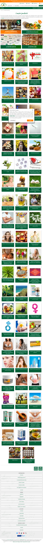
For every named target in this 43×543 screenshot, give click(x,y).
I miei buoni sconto (22, 518)
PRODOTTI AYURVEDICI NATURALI (21, 243)
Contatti (21, 527)
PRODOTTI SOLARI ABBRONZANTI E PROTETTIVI (35, 406)
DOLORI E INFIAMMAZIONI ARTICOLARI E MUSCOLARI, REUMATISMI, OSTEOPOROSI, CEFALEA (35, 82)
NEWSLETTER (40, 8)
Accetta (30, 120)
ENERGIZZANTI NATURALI (8, 99)
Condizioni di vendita (21, 499)
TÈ (35, 442)
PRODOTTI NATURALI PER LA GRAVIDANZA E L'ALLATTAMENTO (21, 334)
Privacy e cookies (21, 482)
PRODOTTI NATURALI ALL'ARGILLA (21, 280)
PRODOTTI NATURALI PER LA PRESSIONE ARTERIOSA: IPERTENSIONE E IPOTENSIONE (35, 334)
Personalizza (13, 120)
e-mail (3, 18)
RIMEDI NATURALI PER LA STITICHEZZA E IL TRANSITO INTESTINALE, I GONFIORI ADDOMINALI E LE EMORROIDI (35, 425)
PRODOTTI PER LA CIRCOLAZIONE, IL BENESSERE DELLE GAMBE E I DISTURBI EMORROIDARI (8, 389)
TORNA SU (40, 469)
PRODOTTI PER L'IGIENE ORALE (35, 369)
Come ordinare (21, 501)
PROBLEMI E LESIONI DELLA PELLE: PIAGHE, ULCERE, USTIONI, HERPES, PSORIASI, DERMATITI (8, 226)
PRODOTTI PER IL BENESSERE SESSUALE (35, 352)
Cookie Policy (12, 115)
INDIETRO (36, 469)
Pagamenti (21, 496)
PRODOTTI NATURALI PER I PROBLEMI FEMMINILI (35, 316)
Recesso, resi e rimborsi (21, 506)
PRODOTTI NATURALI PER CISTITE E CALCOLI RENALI (35, 299)
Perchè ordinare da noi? (21, 477)
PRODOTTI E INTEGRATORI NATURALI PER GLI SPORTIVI (21, 262)
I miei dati (21, 510)
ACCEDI (29, 3)
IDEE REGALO (8, 135)
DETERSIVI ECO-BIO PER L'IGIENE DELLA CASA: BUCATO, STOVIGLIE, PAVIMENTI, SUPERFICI (21, 82)
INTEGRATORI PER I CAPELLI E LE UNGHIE (7, 189)
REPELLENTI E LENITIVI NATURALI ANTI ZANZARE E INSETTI (8, 424)
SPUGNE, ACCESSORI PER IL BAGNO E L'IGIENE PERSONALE (8, 443)
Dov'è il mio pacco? (22, 504)
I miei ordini (21, 515)
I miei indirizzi (21, 513)
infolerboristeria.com (23, 539)
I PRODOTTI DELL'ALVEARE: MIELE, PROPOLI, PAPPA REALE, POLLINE (35, 118)
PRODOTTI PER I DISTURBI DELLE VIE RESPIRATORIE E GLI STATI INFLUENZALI (21, 352)
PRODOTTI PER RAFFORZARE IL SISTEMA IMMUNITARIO (21, 406)
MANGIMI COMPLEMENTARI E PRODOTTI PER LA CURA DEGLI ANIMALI (8, 208)
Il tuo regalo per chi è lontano (21, 487)
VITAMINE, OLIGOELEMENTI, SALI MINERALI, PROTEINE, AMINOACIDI (28, 461)
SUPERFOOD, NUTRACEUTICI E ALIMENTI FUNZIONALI (21, 443)
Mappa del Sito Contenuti (26, 541)
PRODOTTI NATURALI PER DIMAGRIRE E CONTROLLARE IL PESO (8, 317)
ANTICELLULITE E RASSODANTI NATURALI (21, 64)
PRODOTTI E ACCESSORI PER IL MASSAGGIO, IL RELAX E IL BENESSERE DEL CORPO (8, 262)
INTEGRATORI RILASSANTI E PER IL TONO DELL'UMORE (21, 189)
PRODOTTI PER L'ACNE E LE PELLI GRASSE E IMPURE (7, 370)
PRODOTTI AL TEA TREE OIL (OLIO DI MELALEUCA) (35, 226)
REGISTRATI (35, 3)
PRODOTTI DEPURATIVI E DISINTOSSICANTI (35, 244)
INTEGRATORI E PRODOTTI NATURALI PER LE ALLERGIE (21, 153)
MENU (2, 8)
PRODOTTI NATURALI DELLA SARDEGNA (21, 299)
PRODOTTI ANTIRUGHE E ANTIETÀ (8, 243)
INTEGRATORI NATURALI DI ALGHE (7, 171)
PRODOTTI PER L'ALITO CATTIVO (21, 369)
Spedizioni (21, 494)
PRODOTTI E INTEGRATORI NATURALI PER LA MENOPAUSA (35, 262)
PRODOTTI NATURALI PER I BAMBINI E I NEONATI (21, 316)
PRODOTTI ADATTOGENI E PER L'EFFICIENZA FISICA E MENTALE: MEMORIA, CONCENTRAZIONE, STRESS (21, 227)
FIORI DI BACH (8, 117)
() (41, 3)
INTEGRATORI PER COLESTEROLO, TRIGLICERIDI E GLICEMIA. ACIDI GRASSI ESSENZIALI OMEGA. (35, 171)
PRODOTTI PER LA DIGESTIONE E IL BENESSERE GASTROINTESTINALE (35, 388)
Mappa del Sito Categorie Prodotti (17, 541)
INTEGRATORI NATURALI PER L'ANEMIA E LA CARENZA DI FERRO (21, 171)
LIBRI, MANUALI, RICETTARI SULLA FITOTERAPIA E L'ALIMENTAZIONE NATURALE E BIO (35, 190)
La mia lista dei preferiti (21, 520)
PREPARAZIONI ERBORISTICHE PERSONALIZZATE (35, 208)
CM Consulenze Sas (10, 539)
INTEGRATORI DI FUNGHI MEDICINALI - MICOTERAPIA (8, 153)
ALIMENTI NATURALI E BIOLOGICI (7, 63)
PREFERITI (22, 3)
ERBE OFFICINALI (21, 99)
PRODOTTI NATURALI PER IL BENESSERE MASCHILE (8, 334)
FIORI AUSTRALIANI (35, 99)
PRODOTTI (35, 8)
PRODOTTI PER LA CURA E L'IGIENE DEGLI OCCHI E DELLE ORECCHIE (21, 388)
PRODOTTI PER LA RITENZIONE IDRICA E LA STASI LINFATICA (8, 406)
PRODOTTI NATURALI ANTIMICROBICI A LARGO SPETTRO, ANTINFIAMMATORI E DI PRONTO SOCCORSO (35, 281)
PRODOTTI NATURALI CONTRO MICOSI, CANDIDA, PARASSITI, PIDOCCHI (8, 299)
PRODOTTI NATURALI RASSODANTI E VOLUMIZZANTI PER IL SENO (8, 352)
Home (2, 10)
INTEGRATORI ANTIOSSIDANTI (21, 135)
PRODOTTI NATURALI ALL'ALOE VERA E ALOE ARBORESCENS (8, 280)
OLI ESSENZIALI (21, 207)
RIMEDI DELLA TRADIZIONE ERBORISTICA (21, 424)
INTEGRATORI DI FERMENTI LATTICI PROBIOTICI (35, 136)
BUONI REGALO (35, 63)
